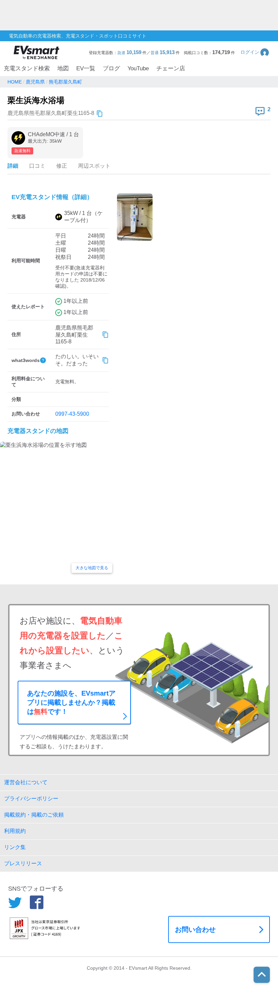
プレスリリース (23, 863)
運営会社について (25, 782)
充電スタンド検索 (27, 68)
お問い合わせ (195, 929)
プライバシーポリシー (31, 798)
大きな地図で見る (92, 567)
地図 (63, 68)
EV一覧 (85, 68)
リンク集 (15, 847)
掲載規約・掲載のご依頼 (34, 815)
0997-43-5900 (72, 414)
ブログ (111, 68)
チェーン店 (170, 68)
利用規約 (15, 831)
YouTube (138, 68)
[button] (255, 52)
